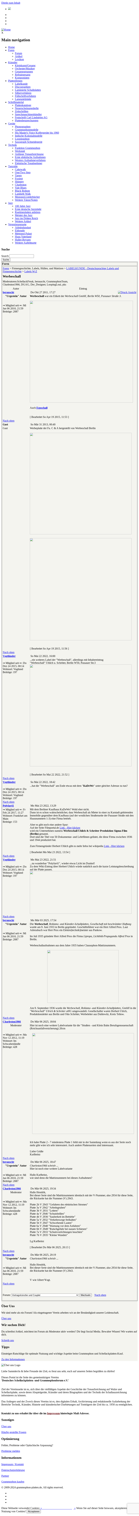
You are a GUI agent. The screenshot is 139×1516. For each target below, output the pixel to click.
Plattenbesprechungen (26, 120)
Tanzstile (13, 166)
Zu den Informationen (13, 1359)
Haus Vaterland (23, 236)
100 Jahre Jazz (23, 206)
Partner (5, 1475)
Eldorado (20, 230)
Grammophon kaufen (12, 1481)
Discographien (23, 86)
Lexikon (19, 59)
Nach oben (8, 420)
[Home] (6, 29)
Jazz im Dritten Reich (26, 218)
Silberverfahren (23, 93)
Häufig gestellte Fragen (13, 1432)
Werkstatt (20, 151)
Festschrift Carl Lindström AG (31, 117)
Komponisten (22, 77)
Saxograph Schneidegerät (28, 141)
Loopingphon (22, 138)
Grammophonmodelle (26, 129)
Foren (11, 50)
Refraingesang (22, 74)
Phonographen (23, 126)
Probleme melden (10, 1451)
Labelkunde (21, 83)
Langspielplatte (23, 99)
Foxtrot (19, 178)
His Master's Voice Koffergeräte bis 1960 (37, 132)
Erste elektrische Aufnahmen (30, 157)
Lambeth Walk (23, 193)
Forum (18, 53)
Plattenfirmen (15, 80)
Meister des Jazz (23, 215)
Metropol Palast (23, 233)
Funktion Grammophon (27, 148)
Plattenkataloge (23, 105)
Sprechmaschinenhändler (28, 114)
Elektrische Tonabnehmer (28, 163)
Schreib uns (7, 1340)
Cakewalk (20, 169)
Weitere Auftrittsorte (25, 242)
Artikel (18, 56)
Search (5, 256)
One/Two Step (23, 172)
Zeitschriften (21, 111)
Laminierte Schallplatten (28, 89)
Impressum (53, 1413)
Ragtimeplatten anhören (27, 212)
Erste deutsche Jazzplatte (28, 209)
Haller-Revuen (23, 239)
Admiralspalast (23, 227)
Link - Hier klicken (70, 827)
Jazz (10, 203)
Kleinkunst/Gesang (25, 65)
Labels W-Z (30, 271)
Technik (12, 144)
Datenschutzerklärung (13, 1470)
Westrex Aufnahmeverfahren (30, 160)
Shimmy (19, 181)
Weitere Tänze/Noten (26, 199)
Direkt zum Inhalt (10, 2)
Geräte (11, 123)
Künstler (12, 62)
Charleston (20, 184)
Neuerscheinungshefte (27, 108)
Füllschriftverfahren (25, 96)
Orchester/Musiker (25, 68)
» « (58, 1508)
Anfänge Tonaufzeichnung (29, 154)
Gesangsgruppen (24, 71)
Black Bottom (22, 190)
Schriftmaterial (16, 102)
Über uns (6, 1318)
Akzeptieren (33, 1511)
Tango (18, 175)
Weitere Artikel (23, 221)
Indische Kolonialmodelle (28, 135)
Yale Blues (20, 187)
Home (11, 47)
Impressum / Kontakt (12, 1464)
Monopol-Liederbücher (27, 196)
